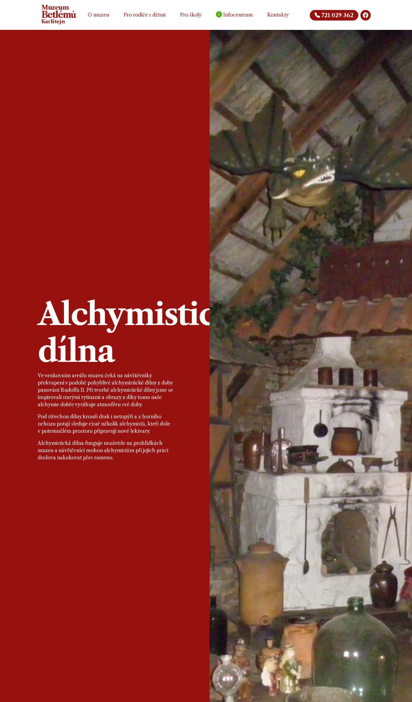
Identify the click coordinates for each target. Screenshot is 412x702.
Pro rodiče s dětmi (145, 15)
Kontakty (278, 15)
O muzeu (98, 15)
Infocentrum (235, 15)
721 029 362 (336, 15)
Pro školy (190, 15)
